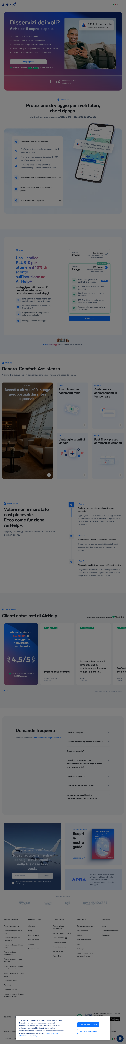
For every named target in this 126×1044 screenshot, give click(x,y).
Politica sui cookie (51, 1033)
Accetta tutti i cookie (88, 1025)
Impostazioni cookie (88, 1031)
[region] (63, 1028)
